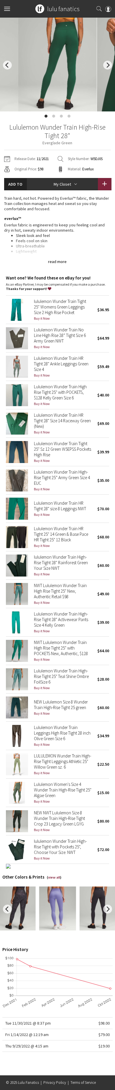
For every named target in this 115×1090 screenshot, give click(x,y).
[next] (107, 65)
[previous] (7, 65)
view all (54, 877)
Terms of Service (83, 1082)
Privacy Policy (54, 1082)
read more (57, 261)
